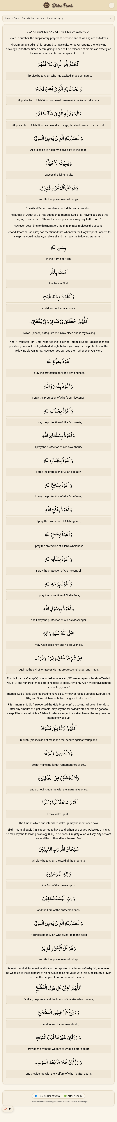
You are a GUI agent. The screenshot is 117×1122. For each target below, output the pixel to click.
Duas (16, 18)
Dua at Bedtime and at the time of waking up (42, 18)
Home (8, 18)
